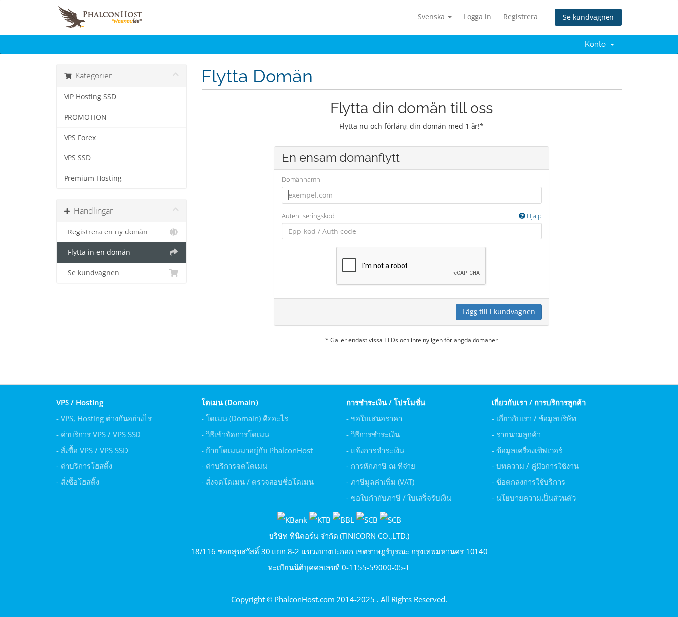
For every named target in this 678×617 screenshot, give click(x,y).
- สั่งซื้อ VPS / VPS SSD (92, 450)
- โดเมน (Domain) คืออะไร (245, 418)
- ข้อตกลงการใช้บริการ (528, 482)
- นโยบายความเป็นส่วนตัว (534, 498)
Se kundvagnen (588, 17)
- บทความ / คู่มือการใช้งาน (535, 466)
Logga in (477, 16)
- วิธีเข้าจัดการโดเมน (235, 434)
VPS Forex (80, 137)
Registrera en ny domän (106, 232)
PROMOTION (85, 117)
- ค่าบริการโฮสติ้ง (84, 466)
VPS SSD (77, 158)
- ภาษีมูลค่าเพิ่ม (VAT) (380, 482)
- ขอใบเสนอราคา (374, 418)
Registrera (520, 16)
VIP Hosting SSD (90, 96)
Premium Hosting (93, 178)
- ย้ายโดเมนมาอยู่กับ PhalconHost (257, 450)
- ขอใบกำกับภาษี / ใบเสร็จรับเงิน (398, 498)
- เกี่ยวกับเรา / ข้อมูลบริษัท (534, 418)
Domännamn (301, 179)
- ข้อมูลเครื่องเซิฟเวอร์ (527, 450)
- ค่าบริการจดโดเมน (234, 466)
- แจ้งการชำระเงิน (375, 450)
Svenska (432, 16)
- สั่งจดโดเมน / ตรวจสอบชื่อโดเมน (258, 482)
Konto (597, 44)
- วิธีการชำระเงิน (373, 434)
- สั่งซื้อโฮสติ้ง (77, 482)
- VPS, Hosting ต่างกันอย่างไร (104, 418)
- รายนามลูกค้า (516, 434)
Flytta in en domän (97, 252)
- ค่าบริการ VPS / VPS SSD (98, 434)
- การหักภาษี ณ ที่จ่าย (380, 466)
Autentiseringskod (412, 215)
